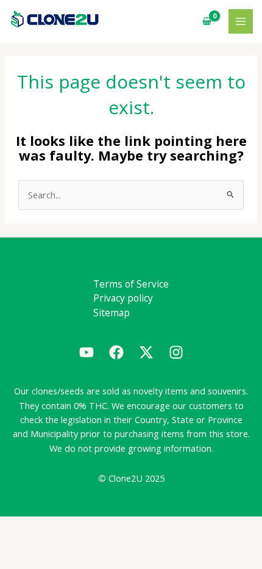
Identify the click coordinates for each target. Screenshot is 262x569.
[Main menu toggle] (240, 21)
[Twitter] (146, 352)
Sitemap (111, 312)
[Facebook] (116, 352)
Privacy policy (123, 298)
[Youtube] (86, 352)
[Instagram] (176, 352)
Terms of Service (131, 284)
